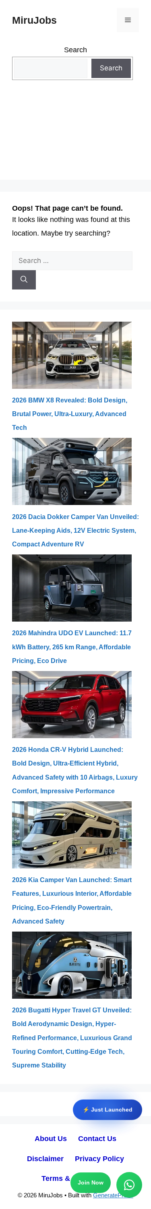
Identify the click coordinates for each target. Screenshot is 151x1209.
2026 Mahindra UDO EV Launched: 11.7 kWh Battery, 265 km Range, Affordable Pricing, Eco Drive (72, 647)
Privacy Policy (99, 1159)
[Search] (24, 279)
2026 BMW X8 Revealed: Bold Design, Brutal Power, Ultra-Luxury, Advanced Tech (69, 414)
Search (75, 50)
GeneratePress (113, 1195)
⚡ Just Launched (107, 1108)
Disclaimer (45, 1159)
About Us (51, 1139)
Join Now (90, 1183)
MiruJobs (34, 20)
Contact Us (97, 1139)
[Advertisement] (75, 136)
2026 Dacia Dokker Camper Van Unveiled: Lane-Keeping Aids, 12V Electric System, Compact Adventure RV (75, 530)
